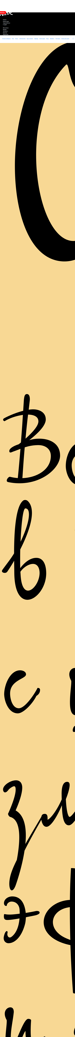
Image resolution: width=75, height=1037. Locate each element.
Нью (13, 38)
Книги (16, 38)
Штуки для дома (65, 38)
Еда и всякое (30, 38)
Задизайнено (6, 23)
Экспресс (5, 31)
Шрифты (52, 38)
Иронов (5, 32)
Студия (5, 24)
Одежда (36, 38)
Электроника (22, 38)
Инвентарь (6, 21)
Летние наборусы (6, 38)
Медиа (5, 29)
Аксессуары (42, 38)
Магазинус (6, 27)
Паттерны (58, 38)
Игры (47, 38)
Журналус (5, 34)
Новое (4, 19)
